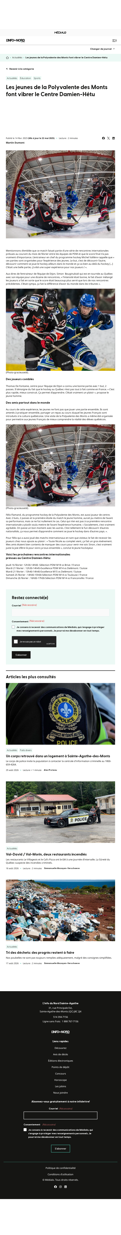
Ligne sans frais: (60, 1021)
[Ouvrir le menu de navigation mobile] (114, 40)
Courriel (24, 605)
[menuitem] (102, 48)
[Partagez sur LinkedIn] (113, 138)
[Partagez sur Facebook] (103, 138)
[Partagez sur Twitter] (108, 138)
